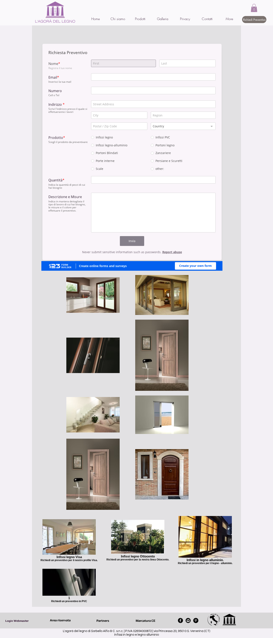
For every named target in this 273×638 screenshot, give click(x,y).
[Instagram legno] (188, 620)
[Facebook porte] (180, 620)
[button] (254, 8)
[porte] (195, 620)
